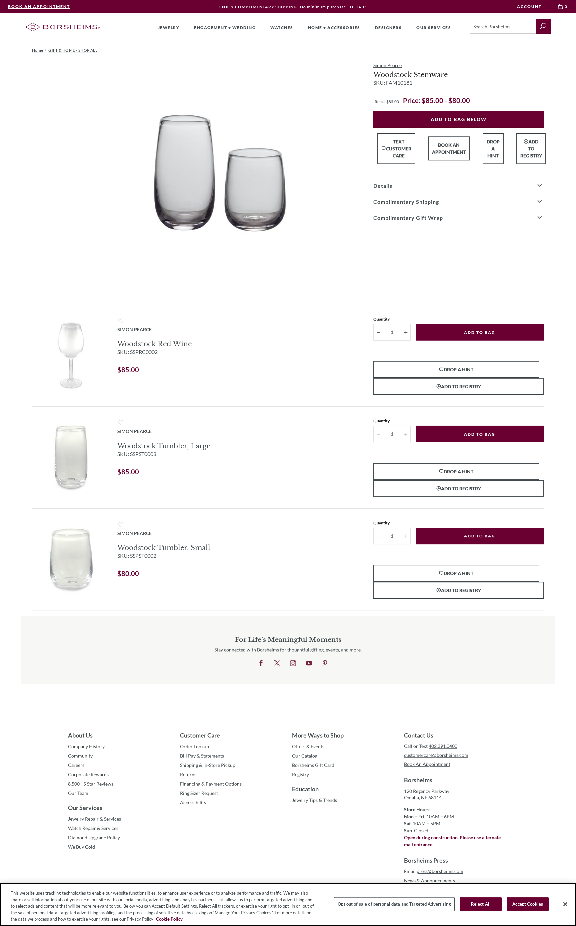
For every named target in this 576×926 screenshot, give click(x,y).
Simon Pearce (387, 65)
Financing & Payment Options (211, 784)
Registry (300, 774)
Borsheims (418, 780)
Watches (281, 27)
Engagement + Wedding (225, 27)
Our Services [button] (433, 27)
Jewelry (169, 27)
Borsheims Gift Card (313, 765)
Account (529, 6)
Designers (388, 27)
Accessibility (193, 802)
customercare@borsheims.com (436, 755)
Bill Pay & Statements (202, 756)
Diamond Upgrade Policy (94, 837)
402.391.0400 (443, 746)
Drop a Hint (493, 148)
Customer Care (200, 735)
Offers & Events (308, 746)
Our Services (85, 807)
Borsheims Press (426, 860)
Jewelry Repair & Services (94, 819)
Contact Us (418, 735)
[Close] (565, 904)
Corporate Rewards (88, 774)
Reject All (481, 904)
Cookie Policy (169, 919)
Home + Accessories (334, 27)
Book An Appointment (39, 6)
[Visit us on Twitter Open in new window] (277, 663)
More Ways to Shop (318, 735)
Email (433, 871)
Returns (188, 774)
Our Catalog (304, 756)
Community (80, 756)
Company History (86, 746)
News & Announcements (429, 880)
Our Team (78, 793)
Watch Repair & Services (93, 828)
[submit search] (543, 26)
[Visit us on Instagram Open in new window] (293, 663)
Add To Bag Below (459, 119)
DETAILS (359, 6)
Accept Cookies (527, 904)
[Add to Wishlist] (120, 321)
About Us (80, 735)
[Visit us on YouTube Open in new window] (309, 663)
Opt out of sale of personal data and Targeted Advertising (394, 904)
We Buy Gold (81, 847)
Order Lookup (194, 746)
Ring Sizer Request (199, 793)
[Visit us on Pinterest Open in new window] (325, 663)
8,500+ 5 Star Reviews (90, 784)
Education (305, 789)
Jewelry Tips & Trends (314, 800)
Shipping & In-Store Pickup (207, 765)
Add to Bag (479, 332)
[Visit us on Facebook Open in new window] (261, 663)
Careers (76, 765)
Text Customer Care (398, 148)
